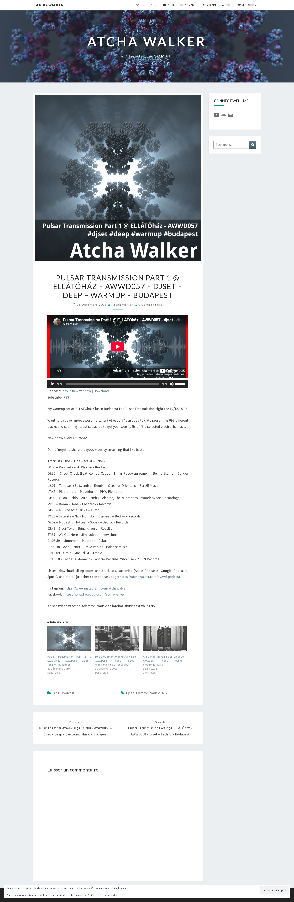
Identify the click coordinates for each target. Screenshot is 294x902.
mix (164, 693)
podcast (68, 693)
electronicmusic (148, 693)
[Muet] (172, 384)
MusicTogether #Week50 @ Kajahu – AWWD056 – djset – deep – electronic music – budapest (117, 660)
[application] (117, 384)
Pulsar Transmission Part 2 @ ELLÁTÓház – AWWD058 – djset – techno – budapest (69, 660)
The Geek (168, 5)
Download (101, 391)
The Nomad (187, 5)
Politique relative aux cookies (102, 895)
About (226, 5)
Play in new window (76, 391)
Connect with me (247, 5)
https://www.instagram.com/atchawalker (96, 588)
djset (130, 693)
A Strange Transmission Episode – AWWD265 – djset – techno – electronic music (165, 660)
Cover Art (209, 5)
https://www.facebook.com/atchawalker (93, 594)
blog (136, 5)
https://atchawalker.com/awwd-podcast (150, 576)
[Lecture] (53, 384)
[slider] (180, 383)
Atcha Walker (49, 4)
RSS (66, 397)
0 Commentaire (150, 304)
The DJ (149, 5)
